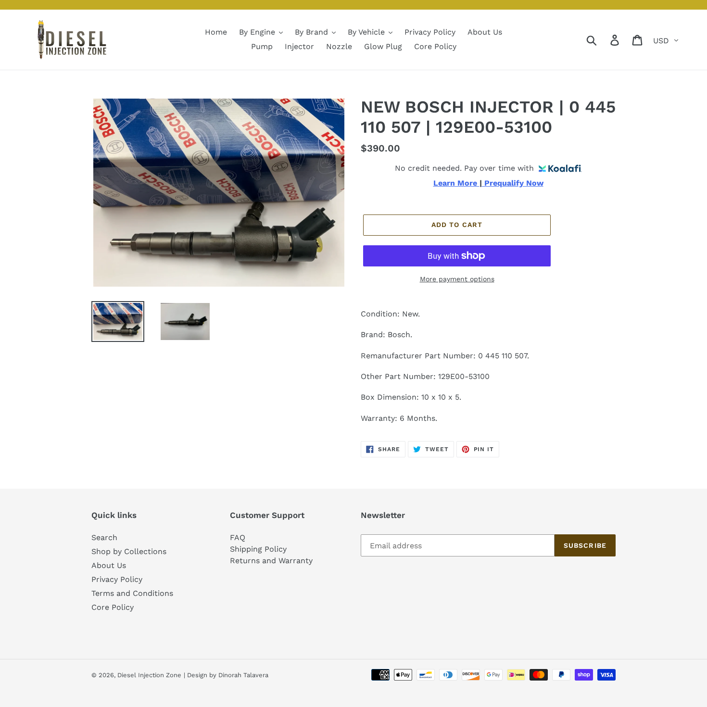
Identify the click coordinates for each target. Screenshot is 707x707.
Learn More (456, 183)
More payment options (457, 279)
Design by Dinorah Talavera (227, 675)
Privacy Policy (116, 579)
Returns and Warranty (271, 560)
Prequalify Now (512, 183)
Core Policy (112, 607)
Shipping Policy (258, 549)
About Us (108, 565)
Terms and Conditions (132, 593)
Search (104, 537)
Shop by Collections (128, 551)
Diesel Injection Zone (149, 675)
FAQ (237, 537)
